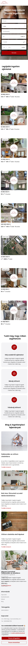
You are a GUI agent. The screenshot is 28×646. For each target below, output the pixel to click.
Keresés (14, 53)
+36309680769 (7, 621)
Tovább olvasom (6, 467)
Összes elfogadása (14, 638)
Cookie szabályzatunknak (18, 633)
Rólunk (3, 599)
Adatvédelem (5, 610)
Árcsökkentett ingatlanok (8, 574)
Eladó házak (4, 583)
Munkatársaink (5, 597)
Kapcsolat (4, 594)
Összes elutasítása (14, 642)
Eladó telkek (4, 586)
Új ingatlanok (4, 577)
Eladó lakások (4, 579)
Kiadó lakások (4, 581)
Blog (2, 601)
